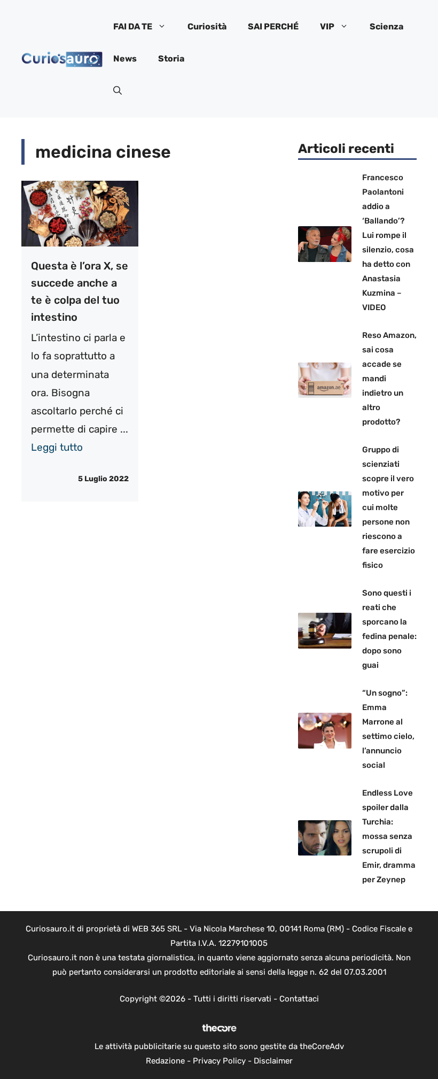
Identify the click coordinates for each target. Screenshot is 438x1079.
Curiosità (206, 26)
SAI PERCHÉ (273, 26)
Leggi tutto (57, 447)
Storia (171, 58)
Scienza (386, 26)
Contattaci (299, 999)
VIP (327, 26)
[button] (117, 91)
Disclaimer (273, 1061)
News (125, 58)
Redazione (165, 1061)
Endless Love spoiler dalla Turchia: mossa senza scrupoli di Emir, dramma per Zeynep (389, 836)
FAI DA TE (132, 26)
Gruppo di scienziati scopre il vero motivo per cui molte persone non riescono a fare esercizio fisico (388, 507)
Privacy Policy (219, 1061)
